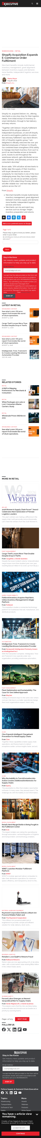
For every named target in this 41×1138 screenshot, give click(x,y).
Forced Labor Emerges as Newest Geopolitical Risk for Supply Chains (16, 1000)
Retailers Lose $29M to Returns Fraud (17, 957)
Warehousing (7, 51)
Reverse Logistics (8, 954)
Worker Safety (7, 996)
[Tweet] (19, 217)
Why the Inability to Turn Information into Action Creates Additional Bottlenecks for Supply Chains (19, 780)
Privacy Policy (26, 292)
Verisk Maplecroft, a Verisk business (19, 1004)
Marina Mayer (12, 78)
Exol (7, 830)
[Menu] (37, 3)
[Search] (32, 3)
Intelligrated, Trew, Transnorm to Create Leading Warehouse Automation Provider (14, 353)
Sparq (8, 786)
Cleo (8, 739)
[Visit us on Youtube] (25, 1029)
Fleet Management (9, 551)
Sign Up (9, 296)
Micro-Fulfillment (9, 822)
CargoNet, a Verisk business (16, 559)
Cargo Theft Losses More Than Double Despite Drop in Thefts (14, 324)
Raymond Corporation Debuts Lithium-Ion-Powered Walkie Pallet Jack (19, 914)
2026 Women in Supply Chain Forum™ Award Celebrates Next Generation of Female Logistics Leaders (20, 512)
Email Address (9, 266)
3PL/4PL (4, 507)
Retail (18, 51)
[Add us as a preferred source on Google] (24, 217)
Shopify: (10, 191)
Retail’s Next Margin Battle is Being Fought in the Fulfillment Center (20, 826)
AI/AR (4, 732)
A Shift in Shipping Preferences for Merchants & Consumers (14, 390)
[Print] (4, 217)
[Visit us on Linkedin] (14, 1029)
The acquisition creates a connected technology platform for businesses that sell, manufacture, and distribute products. (20, 609)
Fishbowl (9, 605)
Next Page (22, 1019)
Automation (6, 641)
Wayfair (9, 695)
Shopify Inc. (10, 83)
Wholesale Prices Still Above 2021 (14, 417)
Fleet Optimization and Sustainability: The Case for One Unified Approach (19, 691)
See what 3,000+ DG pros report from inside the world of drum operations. (13, 313)
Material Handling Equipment (13, 910)
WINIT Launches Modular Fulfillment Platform (17, 870)
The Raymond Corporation (16, 918)
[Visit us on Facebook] (4, 1029)
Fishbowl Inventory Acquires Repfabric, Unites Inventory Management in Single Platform (18, 600)
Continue (20, 1134)
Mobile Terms (12, 292)
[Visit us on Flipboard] (20, 1029)
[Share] (9, 217)
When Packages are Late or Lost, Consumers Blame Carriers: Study (13, 404)
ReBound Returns (13, 960)
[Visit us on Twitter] (9, 1029)
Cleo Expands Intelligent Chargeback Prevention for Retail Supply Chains (17, 735)
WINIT (8, 874)
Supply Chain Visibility (10, 595)
